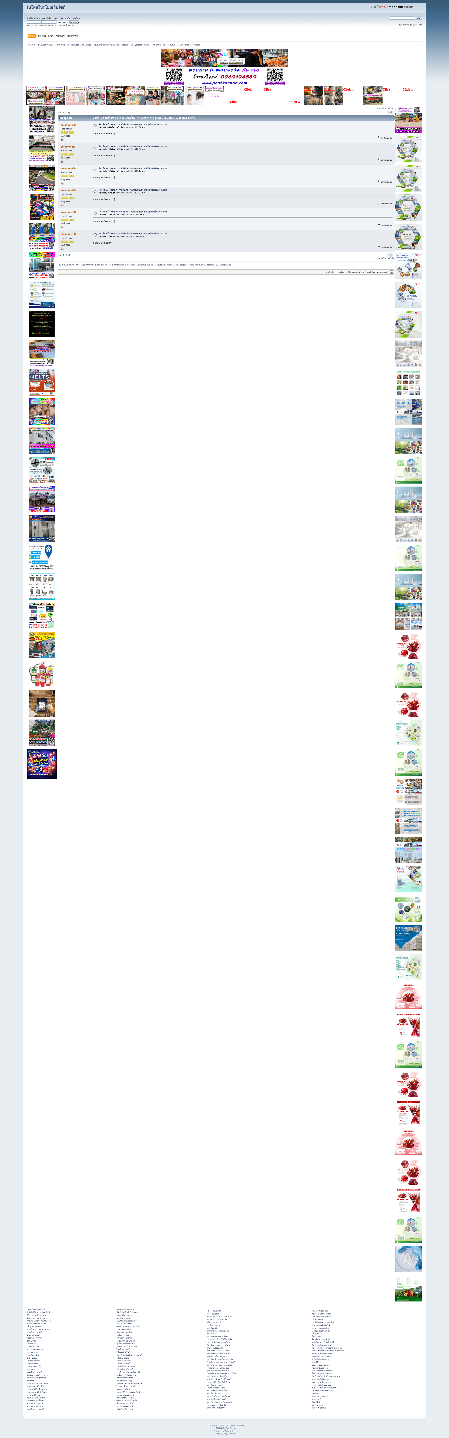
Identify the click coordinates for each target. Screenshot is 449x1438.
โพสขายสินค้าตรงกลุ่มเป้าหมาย (129, 1383)
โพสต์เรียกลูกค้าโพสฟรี (216, 1388)
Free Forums (231, 1428)
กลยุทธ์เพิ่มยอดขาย (124, 1315)
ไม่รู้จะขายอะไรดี (214, 1311)
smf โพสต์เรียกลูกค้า (215, 1385)
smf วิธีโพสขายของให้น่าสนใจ (219, 1402)
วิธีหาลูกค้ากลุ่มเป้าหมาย (37, 1318)
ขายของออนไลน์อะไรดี (321, 1325)
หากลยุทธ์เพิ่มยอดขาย (125, 1309)
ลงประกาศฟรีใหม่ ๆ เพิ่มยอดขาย (325, 1388)
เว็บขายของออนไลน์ (215, 1348)
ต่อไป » (391, 108)
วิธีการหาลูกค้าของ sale (36, 1315)
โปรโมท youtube (123, 1361)
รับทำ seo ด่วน (213, 1325)
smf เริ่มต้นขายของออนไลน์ (218, 1342)
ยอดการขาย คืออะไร (320, 1365)
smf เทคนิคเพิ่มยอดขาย (216, 1408)
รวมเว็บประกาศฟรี (34, 1332)
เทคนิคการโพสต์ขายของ (217, 1356)
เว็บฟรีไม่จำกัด (33, 1346)
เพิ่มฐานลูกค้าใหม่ (34, 1327)
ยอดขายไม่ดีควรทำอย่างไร (323, 1354)
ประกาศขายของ (33, 1361)
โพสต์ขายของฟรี (34, 1335)
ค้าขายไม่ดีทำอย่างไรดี (125, 1321)
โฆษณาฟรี (31, 1341)
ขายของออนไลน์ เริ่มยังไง (126, 1401)
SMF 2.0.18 (212, 1425)
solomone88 (68, 124)
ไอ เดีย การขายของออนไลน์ (218, 1345)
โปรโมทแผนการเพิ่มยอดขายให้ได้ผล (327, 1348)
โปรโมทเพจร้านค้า (319, 1408)
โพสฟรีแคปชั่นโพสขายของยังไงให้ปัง (222, 1373)
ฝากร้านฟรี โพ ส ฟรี (35, 1395)
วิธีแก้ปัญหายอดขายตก (321, 1317)
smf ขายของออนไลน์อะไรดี (218, 1331)
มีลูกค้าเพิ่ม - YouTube (321, 1339)
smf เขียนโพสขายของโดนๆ (218, 1396)
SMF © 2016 (224, 1425)
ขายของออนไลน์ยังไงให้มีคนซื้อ (219, 1317)
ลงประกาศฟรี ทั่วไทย (35, 1401)
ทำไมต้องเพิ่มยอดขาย (320, 1359)
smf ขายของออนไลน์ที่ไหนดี (218, 1354)
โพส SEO (316, 1402)
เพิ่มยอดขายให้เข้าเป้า (321, 1331)
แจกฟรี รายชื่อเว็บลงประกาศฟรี (129, 1355)
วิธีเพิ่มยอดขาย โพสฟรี (216, 1405)
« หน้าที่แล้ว (382, 108)
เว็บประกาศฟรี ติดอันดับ (37, 1392)
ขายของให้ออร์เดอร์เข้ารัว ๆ (218, 1382)
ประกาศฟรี (31, 1344)
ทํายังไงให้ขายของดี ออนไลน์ (38, 1312)
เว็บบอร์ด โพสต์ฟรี (124, 1338)
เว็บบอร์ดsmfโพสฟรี (124, 1369)
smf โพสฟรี (212, 1328)
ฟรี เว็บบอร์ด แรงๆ (124, 1381)
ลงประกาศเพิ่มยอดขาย (321, 1382)
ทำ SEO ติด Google (35, 1349)
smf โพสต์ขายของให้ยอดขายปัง (220, 1359)
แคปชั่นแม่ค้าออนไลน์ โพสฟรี (219, 1379)
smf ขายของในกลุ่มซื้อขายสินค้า (220, 1365)
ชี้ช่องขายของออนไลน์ (125, 1403)
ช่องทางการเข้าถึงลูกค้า (36, 1324)
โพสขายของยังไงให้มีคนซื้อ (218, 1368)
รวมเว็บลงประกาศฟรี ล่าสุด (38, 1329)
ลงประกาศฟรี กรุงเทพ (36, 1398)
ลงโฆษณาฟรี (317, 1405)
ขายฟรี (315, 1362)
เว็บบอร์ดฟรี (317, 1334)
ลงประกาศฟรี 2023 (35, 1406)
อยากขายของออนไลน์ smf (217, 1336)
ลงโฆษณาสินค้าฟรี (35, 1338)
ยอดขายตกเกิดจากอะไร (321, 1356)
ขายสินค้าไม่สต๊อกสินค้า (217, 1319)
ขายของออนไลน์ (123, 1389)
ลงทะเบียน (75, 18)
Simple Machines (237, 1425)
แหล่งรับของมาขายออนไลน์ (323, 1322)
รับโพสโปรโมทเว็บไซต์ (45, 7)
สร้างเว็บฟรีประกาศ (124, 1409)
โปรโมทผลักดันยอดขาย (321, 1345)
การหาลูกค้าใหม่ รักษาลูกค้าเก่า (39, 1321)
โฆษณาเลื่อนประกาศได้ (126, 1386)
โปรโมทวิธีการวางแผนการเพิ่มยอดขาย (328, 1351)
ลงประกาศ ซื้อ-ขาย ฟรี (125, 1341)
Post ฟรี (315, 1393)
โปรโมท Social (122, 1358)
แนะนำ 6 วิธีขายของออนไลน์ (128, 1392)
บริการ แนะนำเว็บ (34, 1366)
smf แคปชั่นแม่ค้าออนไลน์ (218, 1376)
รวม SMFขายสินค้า (124, 1329)
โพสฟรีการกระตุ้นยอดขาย (322, 1371)
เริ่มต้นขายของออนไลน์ (125, 1398)
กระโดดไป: (330, 272)
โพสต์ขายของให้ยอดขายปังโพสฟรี (221, 1362)
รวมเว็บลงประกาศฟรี (35, 1409)
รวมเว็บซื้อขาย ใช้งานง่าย (37, 1375)
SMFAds (219, 1428)
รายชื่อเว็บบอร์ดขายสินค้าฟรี (128, 1372)
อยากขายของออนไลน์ (125, 1395)
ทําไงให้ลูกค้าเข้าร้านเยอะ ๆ (127, 1312)
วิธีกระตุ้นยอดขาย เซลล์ (321, 1314)
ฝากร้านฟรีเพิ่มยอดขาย (321, 1385)
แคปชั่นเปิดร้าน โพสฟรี (216, 1399)
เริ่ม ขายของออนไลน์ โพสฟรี (218, 1351)
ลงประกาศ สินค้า (123, 1335)
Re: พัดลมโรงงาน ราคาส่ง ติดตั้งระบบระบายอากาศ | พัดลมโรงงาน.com (133, 124)
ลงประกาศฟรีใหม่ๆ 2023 (126, 1346)
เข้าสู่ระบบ (61, 18)
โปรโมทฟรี (316, 1336)
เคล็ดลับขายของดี (123, 1318)
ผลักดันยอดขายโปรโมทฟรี (323, 1342)
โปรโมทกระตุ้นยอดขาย (321, 1373)
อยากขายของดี (213, 1314)
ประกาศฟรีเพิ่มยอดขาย (321, 1379)
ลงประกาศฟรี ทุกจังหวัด (36, 1378)
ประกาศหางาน (33, 1363)
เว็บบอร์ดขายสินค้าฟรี (125, 1378)
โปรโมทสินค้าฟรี (123, 1352)
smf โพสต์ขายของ (214, 1393)
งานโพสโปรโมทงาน (124, 1324)
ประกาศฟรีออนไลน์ (124, 1332)
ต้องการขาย (31, 1381)
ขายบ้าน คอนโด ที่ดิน (35, 1386)
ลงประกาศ (31, 1369)
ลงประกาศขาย (33, 1352)
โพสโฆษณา (32, 1358)
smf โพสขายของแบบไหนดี (218, 1371)
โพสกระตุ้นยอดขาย (320, 1311)
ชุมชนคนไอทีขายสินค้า (125, 1344)
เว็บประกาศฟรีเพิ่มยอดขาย (323, 1391)
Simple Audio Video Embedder (225, 1431)
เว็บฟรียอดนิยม (33, 1355)
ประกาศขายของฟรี (320, 1396)
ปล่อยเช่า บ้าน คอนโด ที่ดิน (38, 1383)
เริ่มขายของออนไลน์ (215, 1322)
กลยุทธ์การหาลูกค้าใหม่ (36, 1309)
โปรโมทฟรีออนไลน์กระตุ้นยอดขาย (326, 1376)
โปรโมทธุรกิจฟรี (123, 1349)
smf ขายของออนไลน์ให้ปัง (217, 1391)
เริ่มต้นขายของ (318, 1319)
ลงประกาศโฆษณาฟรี (36, 1403)
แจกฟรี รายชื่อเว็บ (123, 1363)
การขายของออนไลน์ (124, 1406)
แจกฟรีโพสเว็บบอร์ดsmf (126, 1366)
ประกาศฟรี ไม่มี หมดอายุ (37, 1389)
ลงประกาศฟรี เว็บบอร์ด (126, 1375)
